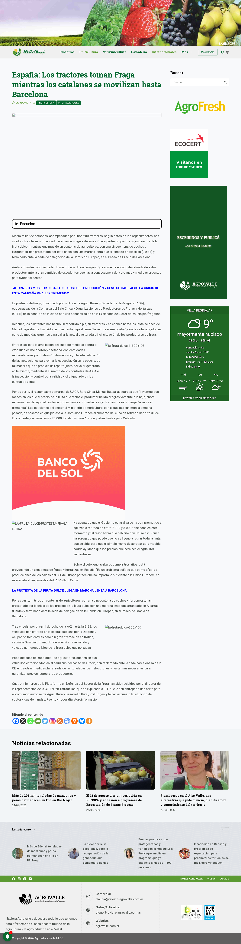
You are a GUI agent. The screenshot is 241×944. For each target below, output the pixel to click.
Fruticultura (88, 52)
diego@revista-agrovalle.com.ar (118, 912)
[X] (23, 721)
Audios (224, 878)
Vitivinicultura (114, 52)
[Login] (227, 52)
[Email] (37, 721)
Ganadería (139, 52)
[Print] (74, 721)
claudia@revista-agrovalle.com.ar (119, 899)
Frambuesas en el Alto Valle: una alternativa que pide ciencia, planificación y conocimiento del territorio (193, 800)
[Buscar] (222, 52)
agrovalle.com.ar (107, 926)
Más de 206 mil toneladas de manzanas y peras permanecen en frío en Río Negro (44, 853)
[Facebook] (15, 721)
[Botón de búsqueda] (225, 82)
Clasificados (207, 52)
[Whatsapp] (30, 721)
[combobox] (196, 82)
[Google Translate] (67, 721)
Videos (211, 878)
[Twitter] (45, 721)
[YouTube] (30, 878)
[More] (89, 721)
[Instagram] (52, 721)
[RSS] (59, 721)
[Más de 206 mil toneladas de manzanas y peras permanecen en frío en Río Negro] (46, 770)
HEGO (59, 938)
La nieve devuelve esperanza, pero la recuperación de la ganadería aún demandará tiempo (95, 853)
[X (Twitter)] (19, 878)
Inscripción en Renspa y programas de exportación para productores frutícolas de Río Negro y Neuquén (211, 853)
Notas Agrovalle (191, 878)
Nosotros (67, 52)
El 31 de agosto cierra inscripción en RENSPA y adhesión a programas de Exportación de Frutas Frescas (114, 800)
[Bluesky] (82, 721)
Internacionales (164, 52)
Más (184, 52)
